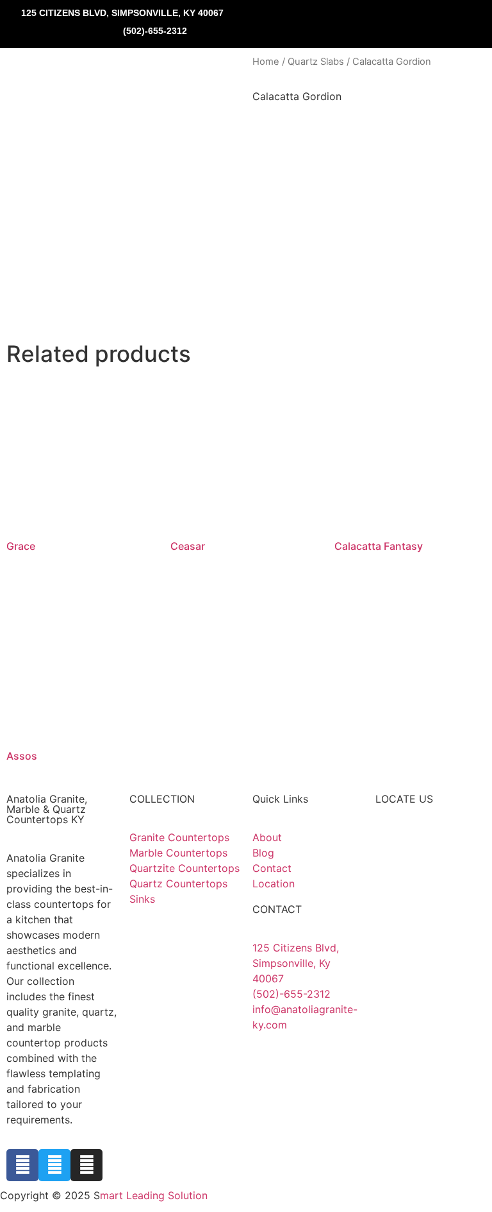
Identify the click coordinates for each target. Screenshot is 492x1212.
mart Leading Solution (154, 1195)
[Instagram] (86, 1165)
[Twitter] (54, 1165)
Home (265, 61)
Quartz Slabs (316, 61)
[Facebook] (22, 1165)
